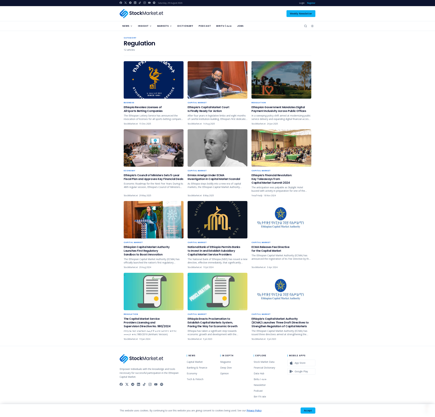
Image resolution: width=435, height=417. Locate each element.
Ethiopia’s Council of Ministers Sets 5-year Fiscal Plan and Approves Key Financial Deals (153, 177)
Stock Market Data (264, 361)
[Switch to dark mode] (312, 26)
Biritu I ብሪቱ (260, 379)
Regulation (258, 102)
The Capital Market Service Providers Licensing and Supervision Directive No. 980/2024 (147, 322)
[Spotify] (154, 3)
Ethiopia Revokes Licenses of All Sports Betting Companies (143, 109)
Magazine (225, 361)
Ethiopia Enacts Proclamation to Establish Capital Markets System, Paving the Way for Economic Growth (212, 322)
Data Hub (259, 373)
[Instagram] (144, 3)
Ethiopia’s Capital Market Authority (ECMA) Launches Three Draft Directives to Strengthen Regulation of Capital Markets (280, 322)
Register (311, 3)
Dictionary (185, 26)
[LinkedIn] (135, 3)
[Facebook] (121, 3)
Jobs (240, 26)
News (125, 26)
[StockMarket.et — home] (141, 13)
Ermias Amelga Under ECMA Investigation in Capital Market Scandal (214, 177)
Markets (163, 26)
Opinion (224, 373)
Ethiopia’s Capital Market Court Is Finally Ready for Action (208, 109)
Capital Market (197, 102)
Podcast (205, 26)
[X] (125, 3)
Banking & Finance (197, 367)
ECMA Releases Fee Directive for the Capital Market (270, 249)
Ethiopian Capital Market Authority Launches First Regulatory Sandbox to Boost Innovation (147, 250)
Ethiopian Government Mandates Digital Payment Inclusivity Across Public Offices (278, 109)
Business (129, 102)
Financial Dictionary (264, 367)
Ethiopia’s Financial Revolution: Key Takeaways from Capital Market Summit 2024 (271, 179)
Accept (308, 410)
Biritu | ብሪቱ (223, 26)
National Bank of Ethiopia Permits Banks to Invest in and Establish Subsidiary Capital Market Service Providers (214, 250)
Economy (129, 170)
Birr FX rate (260, 396)
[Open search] (305, 26)
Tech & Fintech (195, 379)
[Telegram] (130, 3)
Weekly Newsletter (301, 13)
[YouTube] (149, 3)
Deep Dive (226, 367)
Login (301, 3)
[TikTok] (140, 3)
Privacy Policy (254, 410)
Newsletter (260, 385)
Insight (143, 26)
